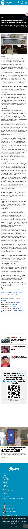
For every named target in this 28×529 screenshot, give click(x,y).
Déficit (2, 290)
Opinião (5, 484)
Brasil (5, 477)
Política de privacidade (17, 498)
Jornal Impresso (5, 492)
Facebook (18, 308)
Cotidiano (5, 478)
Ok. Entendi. (14, 526)
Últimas (5, 489)
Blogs (4, 475)
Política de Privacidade (14, 400)
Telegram (17, 302)
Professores (15, 292)
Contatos (6, 498)
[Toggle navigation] (26, 2)
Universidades (4, 294)
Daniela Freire (11, 508)
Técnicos (21, 292)
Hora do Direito (11, 511)
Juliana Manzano (12, 515)
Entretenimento (5, 490)
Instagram (14, 304)
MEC (11, 290)
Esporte (5, 481)
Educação (7, 290)
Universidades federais (13, 294)
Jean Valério (10, 505)
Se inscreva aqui (9, 381)
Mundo (5, 482)
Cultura (5, 488)
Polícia (5, 485)
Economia (5, 480)
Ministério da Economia (18, 290)
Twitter (13, 306)
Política (5, 486)
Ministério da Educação (6, 292)
